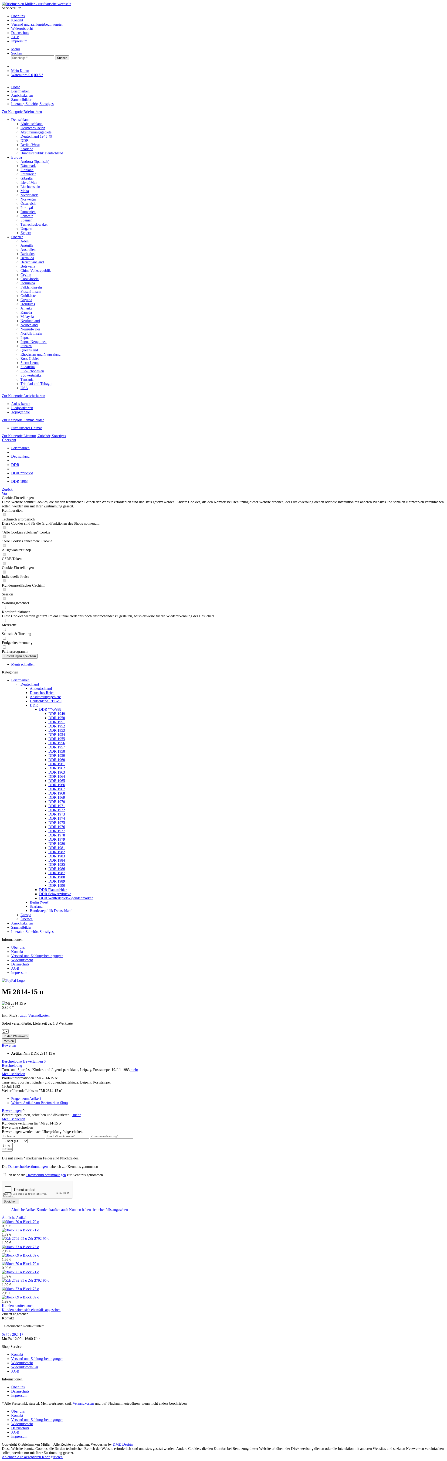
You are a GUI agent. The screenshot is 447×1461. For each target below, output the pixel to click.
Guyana (26, 300)
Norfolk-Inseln (31, 333)
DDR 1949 (56, 714)
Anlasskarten (20, 404)
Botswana (27, 266)
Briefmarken (20, 680)
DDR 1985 (56, 864)
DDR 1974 (56, 818)
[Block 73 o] (12, 1247)
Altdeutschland (31, 124)
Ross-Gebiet (29, 358)
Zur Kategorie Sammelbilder (23, 420)
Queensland (29, 350)
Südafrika (27, 367)
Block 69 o (31, 1255)
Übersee (17, 237)
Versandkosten (83, 1403)
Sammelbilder (21, 927)
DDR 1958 (56, 751)
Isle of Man (28, 182)
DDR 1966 (56, 785)
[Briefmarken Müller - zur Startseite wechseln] (36, 4)
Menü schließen (22, 664)
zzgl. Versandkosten (35, 1015)
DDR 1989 (56, 881)
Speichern (10, 1201)
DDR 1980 (56, 844)
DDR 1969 (56, 797)
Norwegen (28, 199)
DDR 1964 (56, 776)
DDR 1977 (56, 831)
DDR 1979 (56, 839)
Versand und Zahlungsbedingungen (37, 24)
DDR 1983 (56, 856)
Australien (28, 249)
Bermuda (27, 258)
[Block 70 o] (12, 1222)
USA (24, 388)
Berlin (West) (30, 145)
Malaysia (27, 317)
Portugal (26, 208)
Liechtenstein (30, 187)
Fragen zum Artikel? (26, 1099)
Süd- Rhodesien (32, 371)
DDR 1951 (56, 722)
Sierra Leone (29, 363)
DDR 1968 (56, 793)
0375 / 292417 (12, 1334)
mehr (134, 1070)
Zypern (25, 233)
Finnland (27, 170)
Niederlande (29, 195)
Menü (15, 49)
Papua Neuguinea (33, 342)
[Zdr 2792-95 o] (15, 1238)
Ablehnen (9, 1457)
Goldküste (28, 296)
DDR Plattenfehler (53, 890)
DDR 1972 (56, 810)
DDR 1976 (56, 827)
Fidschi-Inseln (30, 291)
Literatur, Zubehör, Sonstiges (32, 932)
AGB (15, 37)
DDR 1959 (56, 756)
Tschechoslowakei (33, 224)
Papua (25, 338)
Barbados (27, 254)
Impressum (19, 41)
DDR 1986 (56, 869)
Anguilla (26, 245)
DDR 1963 (56, 772)
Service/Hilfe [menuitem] (32, 24)
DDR (24, 141)
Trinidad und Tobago (35, 384)
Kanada (26, 312)
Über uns (18, 16)
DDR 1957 (56, 747)
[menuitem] (228, 16)
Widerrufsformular (24, 1367)
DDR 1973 (56, 814)
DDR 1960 (56, 760)
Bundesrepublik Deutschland (41, 153)
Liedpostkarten (22, 408)
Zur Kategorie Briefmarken (22, 112)
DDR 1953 (56, 730)
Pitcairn (26, 346)
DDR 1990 (56, 885)
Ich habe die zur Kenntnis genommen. (55, 1175)
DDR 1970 (56, 802)
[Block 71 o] (12, 1230)
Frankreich (28, 174)
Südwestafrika (30, 375)
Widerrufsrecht (22, 29)
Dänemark (28, 166)
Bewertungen (34, 1061)
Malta (24, 191)
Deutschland (20, 120)
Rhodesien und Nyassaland (40, 354)
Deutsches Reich (32, 128)
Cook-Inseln (29, 279)
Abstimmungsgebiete (35, 132)
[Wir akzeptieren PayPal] (13, 980)
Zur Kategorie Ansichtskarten (23, 396)
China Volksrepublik (35, 270)
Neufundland (30, 321)
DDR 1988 (56, 877)
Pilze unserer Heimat (26, 428)
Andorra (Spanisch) (34, 161)
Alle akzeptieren (29, 1457)
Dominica (27, 283)
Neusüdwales (30, 329)
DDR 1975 (56, 823)
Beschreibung (12, 1061)
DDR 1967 (56, 789)
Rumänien (28, 212)
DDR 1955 (56, 739)
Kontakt (17, 20)
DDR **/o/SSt (50, 709)
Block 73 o (31, 1247)
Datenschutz (20, 33)
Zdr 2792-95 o (38, 1238)
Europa (16, 157)
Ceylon (25, 275)
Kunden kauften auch (52, 1210)
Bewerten (9, 1045)
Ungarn (26, 229)
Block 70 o (31, 1222)
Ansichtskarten (22, 923)
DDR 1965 (56, 781)
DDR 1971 (56, 806)
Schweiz (26, 216)
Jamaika (26, 308)
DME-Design (123, 1444)
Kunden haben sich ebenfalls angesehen (98, 1210)
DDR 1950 (56, 718)
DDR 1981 (56, 848)
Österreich (28, 203)
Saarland (26, 149)
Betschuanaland (32, 262)
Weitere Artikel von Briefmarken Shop (39, 1103)
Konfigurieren (52, 1457)
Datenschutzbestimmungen (28, 1167)
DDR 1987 (56, 873)
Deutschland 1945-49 (36, 136)
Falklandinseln (31, 287)
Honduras (27, 304)
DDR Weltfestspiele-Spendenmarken (66, 898)
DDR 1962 (56, 768)
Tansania (27, 379)
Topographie (20, 412)
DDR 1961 (56, 764)
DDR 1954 (56, 735)
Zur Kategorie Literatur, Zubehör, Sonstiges (34, 436)
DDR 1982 (56, 852)
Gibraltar (27, 178)
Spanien (26, 220)
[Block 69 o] (12, 1255)
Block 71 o (31, 1230)
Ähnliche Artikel (23, 1210)
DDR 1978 (56, 835)
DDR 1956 (56, 743)
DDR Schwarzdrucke (55, 894)
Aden (24, 241)
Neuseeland (29, 325)
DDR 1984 (56, 860)
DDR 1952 (56, 726)
